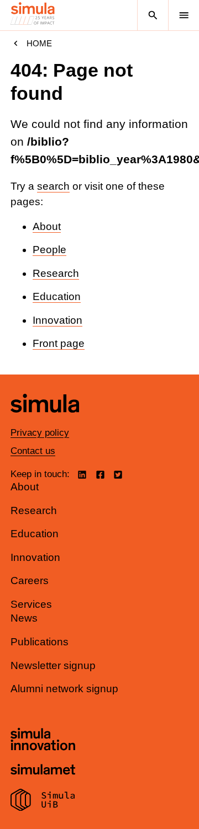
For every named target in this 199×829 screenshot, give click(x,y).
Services (31, 604)
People (49, 249)
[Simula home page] (45, 420)
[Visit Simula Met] (43, 771)
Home (39, 43)
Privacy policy (40, 432)
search (53, 186)
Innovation (57, 320)
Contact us (33, 451)
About (47, 226)
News (24, 618)
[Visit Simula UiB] (43, 801)
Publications (40, 642)
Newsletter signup (53, 665)
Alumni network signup (64, 688)
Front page (59, 343)
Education (57, 296)
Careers (30, 580)
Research (56, 273)
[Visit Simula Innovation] (43, 741)
